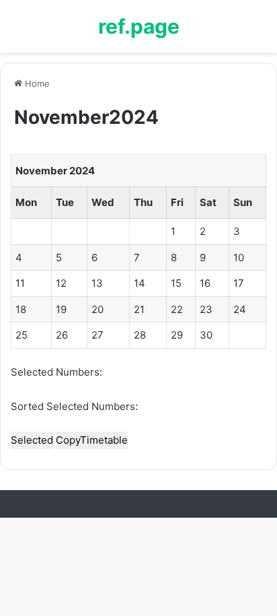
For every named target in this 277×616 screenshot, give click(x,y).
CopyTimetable (92, 440)
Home (36, 83)
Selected (32, 440)
